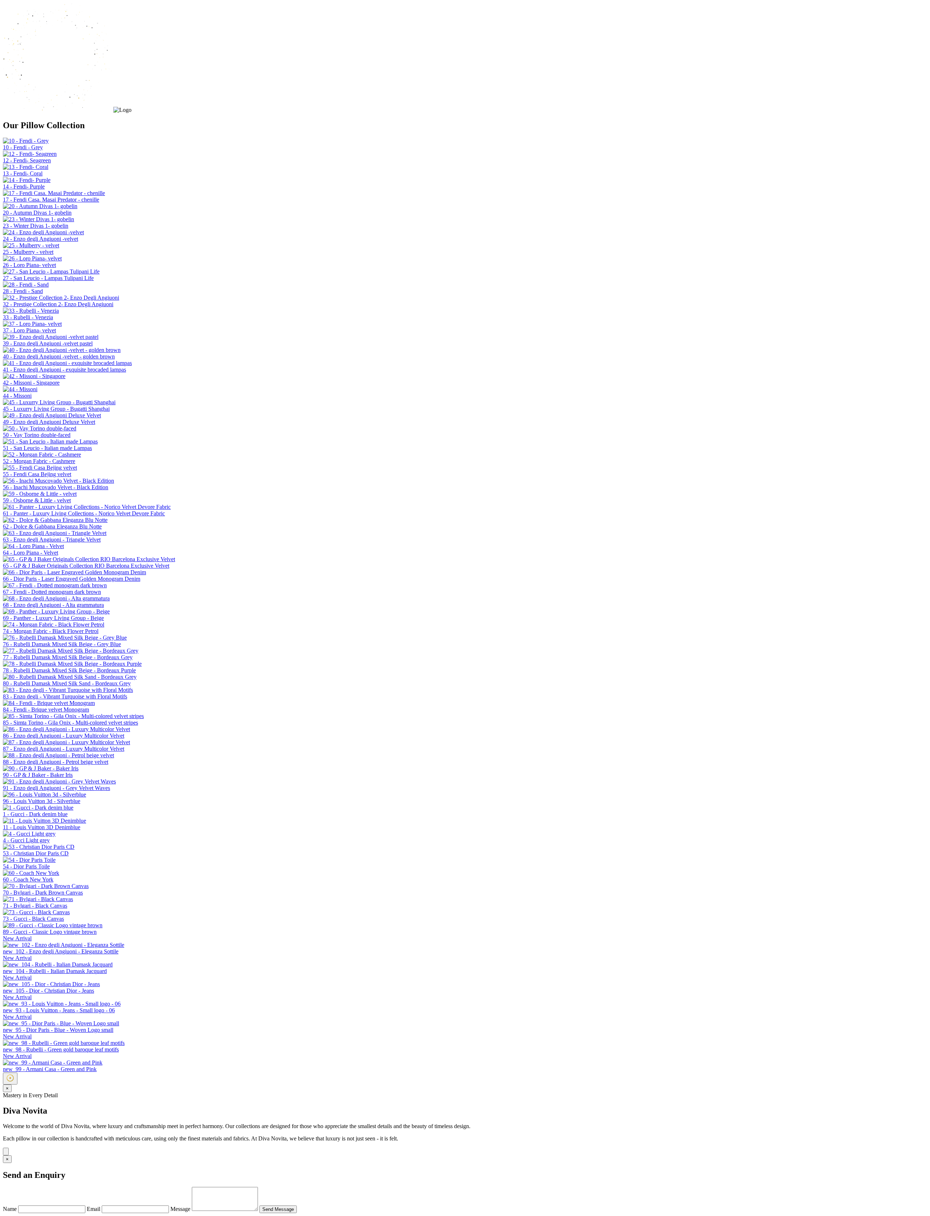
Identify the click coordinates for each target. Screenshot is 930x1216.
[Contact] (6, 1151)
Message (181, 1209)
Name (10, 1209)
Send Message (278, 1209)
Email (94, 1209)
